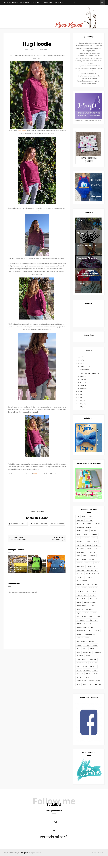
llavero (84, 598)
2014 (80, 407)
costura (91, 559)
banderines (80, 527)
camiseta (79, 541)
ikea (85, 595)
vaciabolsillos (81, 681)
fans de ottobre (82, 581)
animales (89, 520)
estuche (97, 577)
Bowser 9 (14, 569)
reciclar (86, 645)
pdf (95, 620)
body (86, 531)
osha (90, 616)
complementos (81, 552)
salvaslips (97, 652)
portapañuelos (81, 641)
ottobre (97, 616)
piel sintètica (81, 631)
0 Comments (42, 50)
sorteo (79, 670)
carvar (95, 541)
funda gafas (93, 588)
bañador (89, 527)
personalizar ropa (82, 627)
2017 (80, 397)
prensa (91, 641)
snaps (78, 666)
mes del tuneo (81, 606)
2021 (80, 360)
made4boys (93, 598)
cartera (87, 541)
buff (78, 538)
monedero (80, 609)
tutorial (87, 677)
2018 (80, 394)
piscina (79, 634)
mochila (91, 606)
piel (92, 627)
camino (94, 538)
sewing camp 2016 (82, 663)
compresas (92, 552)
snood (85, 666)
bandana (97, 523)
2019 (80, 391)
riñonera (93, 648)
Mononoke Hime (84, 233)
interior (92, 595)
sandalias (80, 656)
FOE (78, 516)
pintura (96, 631)
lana (78, 598)
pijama (90, 631)
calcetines (85, 538)
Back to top (97, 853)
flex (78, 588)
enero (82, 388)
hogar (95, 591)
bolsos (79, 534)
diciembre (83, 366)
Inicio (27, 2)
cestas (89, 545)
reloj (78, 648)
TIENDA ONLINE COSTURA (12, 2)
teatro (88, 673)
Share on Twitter (40, 524)
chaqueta (97, 545)
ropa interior (87, 652)
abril (81, 382)
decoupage (80, 570)
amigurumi (80, 520)
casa (78, 545)
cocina (89, 548)
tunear (79, 677)
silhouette (93, 663)
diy (96, 570)
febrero (83, 385)
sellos (88, 656)
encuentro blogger (92, 573)
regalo (94, 645)
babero (89, 523)
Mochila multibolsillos (87, 245)
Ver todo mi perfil (54, 836)
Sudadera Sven (36, 569)
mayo (82, 379)
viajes (98, 681)
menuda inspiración (90, 602)
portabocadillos (89, 634)
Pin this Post (59, 524)
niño (78, 616)
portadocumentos (83, 638)
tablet (95, 670)
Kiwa (55, 822)
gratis (88, 591)
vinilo (78, 684)
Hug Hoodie (22, 130)
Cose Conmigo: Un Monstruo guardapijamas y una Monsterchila (88, 273)
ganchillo (80, 591)
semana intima (81, 659)
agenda (90, 516)
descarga (89, 570)
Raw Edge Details (56, 569)
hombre (79, 595)
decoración (91, 566)
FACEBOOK (59, 2)
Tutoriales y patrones (42, 2)
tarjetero (80, 673)
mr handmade (90, 609)
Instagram (70, 2)
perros (79, 623)
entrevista (80, 577)
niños (84, 616)
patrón (89, 620)
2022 (80, 357)
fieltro (94, 584)
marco (79, 602)
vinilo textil (87, 684)
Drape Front (82, 283)
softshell (93, 666)
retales (85, 648)
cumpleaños (80, 566)
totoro (95, 673)
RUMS (83, 516)
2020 (80, 363)
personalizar (88, 623)
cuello (97, 563)
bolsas (93, 531)
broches (86, 534)
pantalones (80, 620)
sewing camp (92, 659)
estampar (89, 577)
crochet (79, 563)
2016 (80, 401)
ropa (78, 652)
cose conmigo (81, 559)
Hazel (79, 220)
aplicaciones (81, 523)
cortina (92, 556)
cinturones (80, 548)
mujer (39, 38)
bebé (96, 527)
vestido (91, 681)
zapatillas (97, 684)
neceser (93, 613)
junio (82, 376)
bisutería (79, 531)
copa (78, 556)
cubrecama (88, 563)
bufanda (94, 534)
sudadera (40, 511)
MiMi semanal (38, 474)
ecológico (80, 573)
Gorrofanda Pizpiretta (87, 258)
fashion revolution (83, 584)
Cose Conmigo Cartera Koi (89, 373)
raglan (79, 645)
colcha (96, 548)
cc (83, 545)
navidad (85, 613)
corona (85, 556)
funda (84, 588)
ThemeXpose (23, 853)
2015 (80, 404)
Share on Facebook (19, 524)
